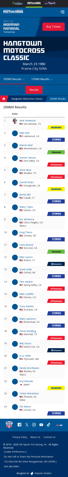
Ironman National (11, 27)
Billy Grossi (25, 343)
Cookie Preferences (14, 451)
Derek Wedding (27, 331)
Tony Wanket (26, 306)
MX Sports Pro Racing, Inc (33, 444)
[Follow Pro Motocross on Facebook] (19, 425)
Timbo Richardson (29, 393)
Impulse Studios (42, 473)
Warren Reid (26, 145)
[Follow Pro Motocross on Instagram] (34, 425)
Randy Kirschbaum (29, 368)
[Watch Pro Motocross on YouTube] (41, 425)
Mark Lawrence (27, 318)
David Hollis (25, 269)
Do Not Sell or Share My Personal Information (28, 456)
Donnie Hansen (27, 157)
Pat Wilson (25, 406)
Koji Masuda (26, 381)
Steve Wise (25, 169)
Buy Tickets (53, 26)
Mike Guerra (26, 257)
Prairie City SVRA (34, 68)
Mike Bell (24, 132)
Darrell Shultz (26, 182)
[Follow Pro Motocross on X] (26, 425)
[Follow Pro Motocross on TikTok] (48, 425)
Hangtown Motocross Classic (27, 98)
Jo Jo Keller (25, 355)
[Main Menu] (62, 12)
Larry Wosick (26, 244)
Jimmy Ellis (25, 194)
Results (34, 90)
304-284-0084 (11, 466)
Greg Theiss (25, 232)
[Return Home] (13, 12)
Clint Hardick (26, 281)
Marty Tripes (26, 206)
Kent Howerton (27, 120)
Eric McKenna (26, 219)
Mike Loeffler (26, 294)
